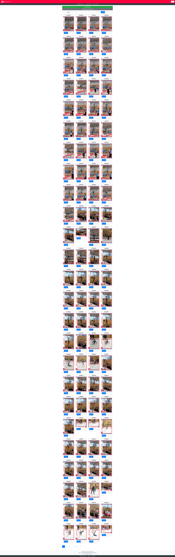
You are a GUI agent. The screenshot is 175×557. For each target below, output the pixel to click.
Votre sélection (87, 7)
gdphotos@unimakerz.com (87, 553)
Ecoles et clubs (95, 4)
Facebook (93, 556)
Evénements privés (88, 4)
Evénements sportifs (80, 4)
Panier (173, 1)
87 (75, 546)
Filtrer (103, 12)
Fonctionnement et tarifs (87, 9)
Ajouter (66, 32)
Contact (88, 556)
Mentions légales (83, 556)
